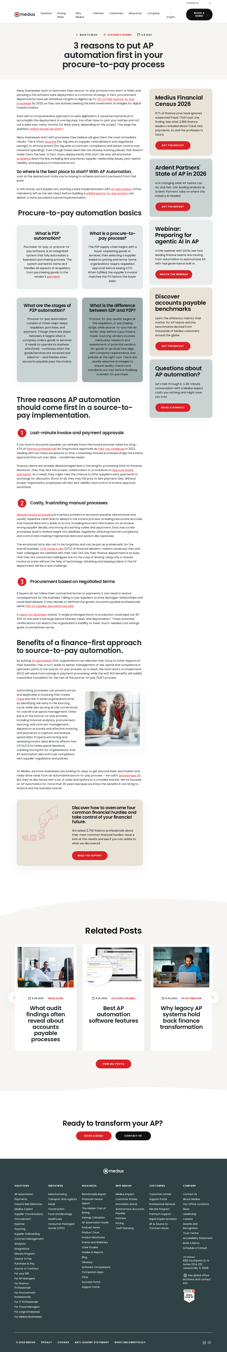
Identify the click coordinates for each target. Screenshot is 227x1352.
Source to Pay (23, 1258)
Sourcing (20, 1229)
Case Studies (90, 1247)
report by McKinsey (33, 615)
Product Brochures (93, 1237)
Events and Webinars (95, 1242)
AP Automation (24, 1194)
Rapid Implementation (163, 1219)
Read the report (90, 855)
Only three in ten (51, 549)
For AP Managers (25, 1278)
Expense (20, 1224)
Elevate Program (25, 1253)
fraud (20, 699)
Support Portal (90, 1287)
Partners (98, 13)
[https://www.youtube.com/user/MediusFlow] (209, 1342)
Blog (84, 1257)
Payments (21, 1199)
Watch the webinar (174, 274)
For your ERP (22, 1273)
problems (23, 159)
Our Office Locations (196, 1204)
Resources (135, 13)
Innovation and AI (126, 1204)
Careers (188, 1219)
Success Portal (91, 1282)
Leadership (189, 1214)
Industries (55, 1185)
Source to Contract (27, 1268)
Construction (56, 1209)
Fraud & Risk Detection (28, 1204)
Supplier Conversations (29, 1214)
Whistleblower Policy (130, 1342)
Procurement (23, 1219)
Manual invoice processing (35, 515)
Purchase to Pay (25, 1263)
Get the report (173, 145)
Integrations (22, 1248)
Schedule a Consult (195, 1248)
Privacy (46, 1342)
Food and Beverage (60, 1214)
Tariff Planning (125, 1228)
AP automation (121, 189)
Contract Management (29, 1239)
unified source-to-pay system (107, 193)
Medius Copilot (24, 1209)
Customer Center (160, 1194)
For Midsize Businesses (28, 1317)
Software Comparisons (96, 1267)
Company (153, 13)
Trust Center (191, 1233)
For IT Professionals (26, 1302)
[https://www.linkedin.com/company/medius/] (204, 1342)
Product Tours (90, 1232)
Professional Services (162, 1204)
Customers (116, 13)
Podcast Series (91, 1227)
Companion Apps (92, 1272)
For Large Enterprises (27, 1312)
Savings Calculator (93, 1217)
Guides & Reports (92, 1252)
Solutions (46, 13)
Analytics (20, 1244)
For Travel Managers (27, 1307)
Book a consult (173, 407)
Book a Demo (199, 14)
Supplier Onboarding (27, 1234)
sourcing (50, 142)
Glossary (87, 1262)
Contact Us (192, 2)
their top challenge (111, 449)
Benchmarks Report (94, 1194)
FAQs (85, 1277)
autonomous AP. (130, 775)
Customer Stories (126, 1199)
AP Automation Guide (95, 1222)
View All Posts (113, 1063)
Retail (51, 1204)
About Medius (191, 1199)
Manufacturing (57, 1194)
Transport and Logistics (62, 1199)
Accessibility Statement (197, 1238)
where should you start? (46, 129)
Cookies (63, 1342)
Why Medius (80, 15)
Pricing (120, 1223)
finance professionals (42, 449)
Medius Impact (125, 1194)
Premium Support (160, 1214)
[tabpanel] (113, 997)
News (186, 1209)
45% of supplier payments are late (50, 606)
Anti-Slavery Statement (92, 1342)
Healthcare (55, 1219)
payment (53, 277)
